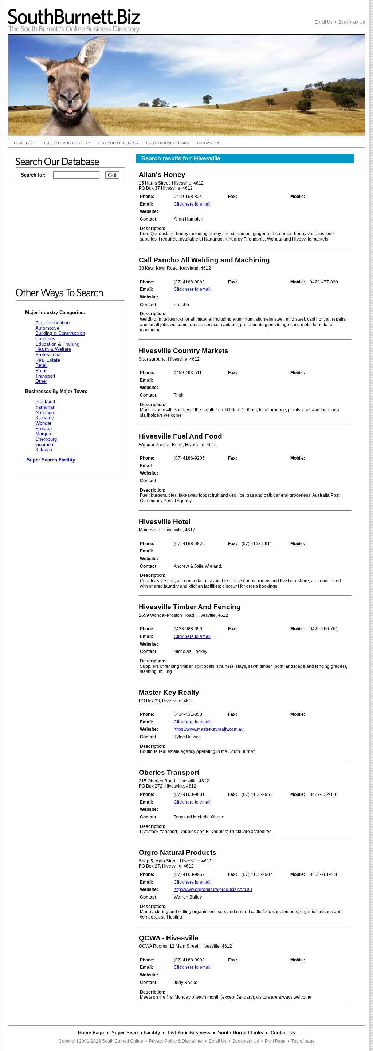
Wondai (43, 423)
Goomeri (44, 444)
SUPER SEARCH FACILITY (67, 143)
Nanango (44, 412)
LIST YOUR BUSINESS (118, 143)
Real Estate (47, 360)
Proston (43, 428)
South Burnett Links (240, 1032)
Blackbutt (45, 401)
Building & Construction (60, 333)
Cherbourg (46, 439)
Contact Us (283, 1032)
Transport (45, 376)
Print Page (275, 1041)
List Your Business (189, 1032)
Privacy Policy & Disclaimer (176, 1041)
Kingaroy (44, 417)
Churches (45, 338)
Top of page (303, 1041)
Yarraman (45, 407)
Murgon (43, 433)
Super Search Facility (135, 1032)
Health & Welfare (53, 349)
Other (41, 381)
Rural (40, 370)
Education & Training (57, 344)
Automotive (47, 328)
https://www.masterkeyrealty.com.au (209, 729)
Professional (48, 354)
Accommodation (52, 322)
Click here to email (192, 204)
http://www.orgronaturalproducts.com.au (213, 889)
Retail (41, 365)
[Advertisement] (70, 235)
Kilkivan (43, 449)
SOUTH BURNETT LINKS (167, 143)
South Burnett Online (122, 1041)
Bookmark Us (351, 22)
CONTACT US (208, 143)
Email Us (324, 22)
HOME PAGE (25, 143)
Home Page (91, 1032)
